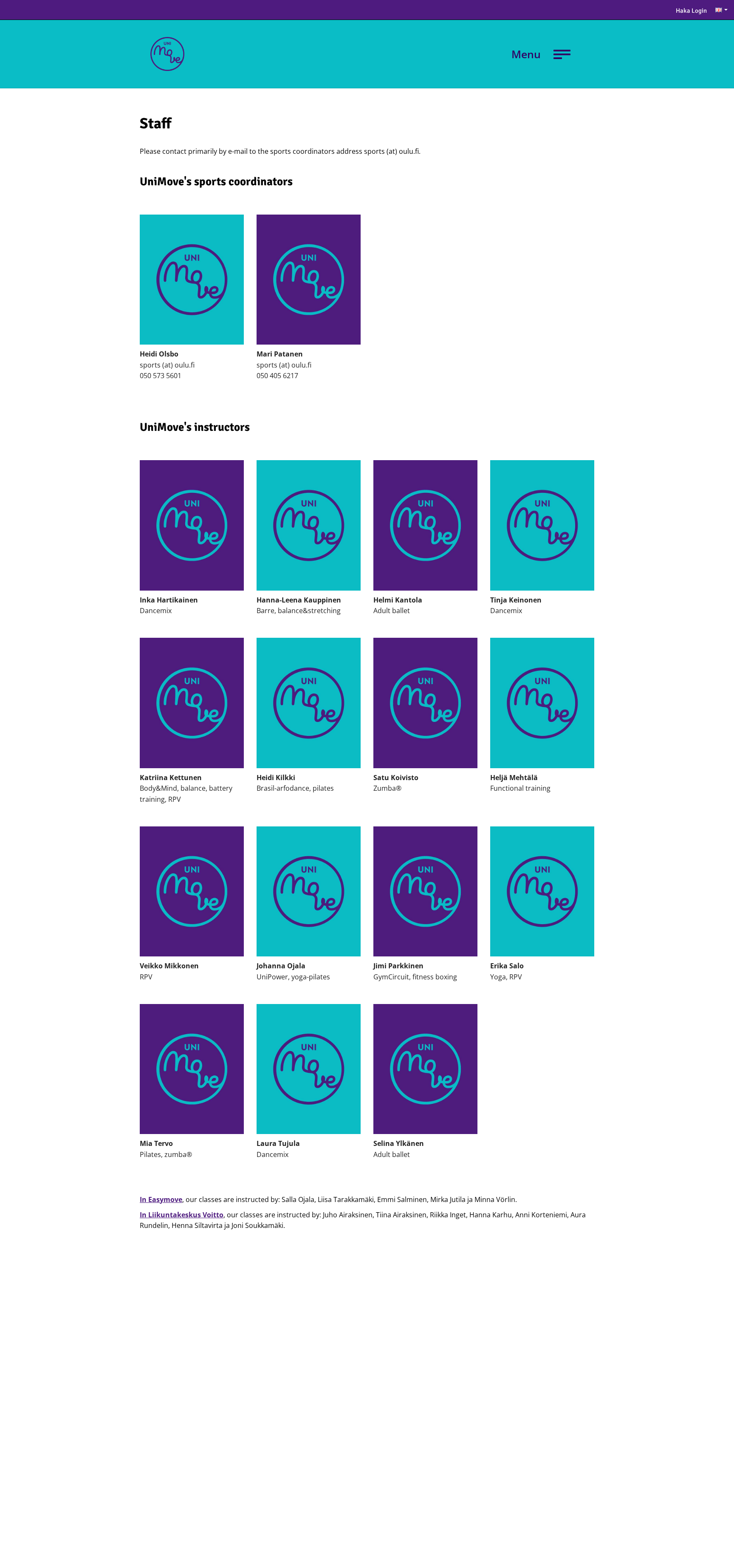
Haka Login (691, 10)
